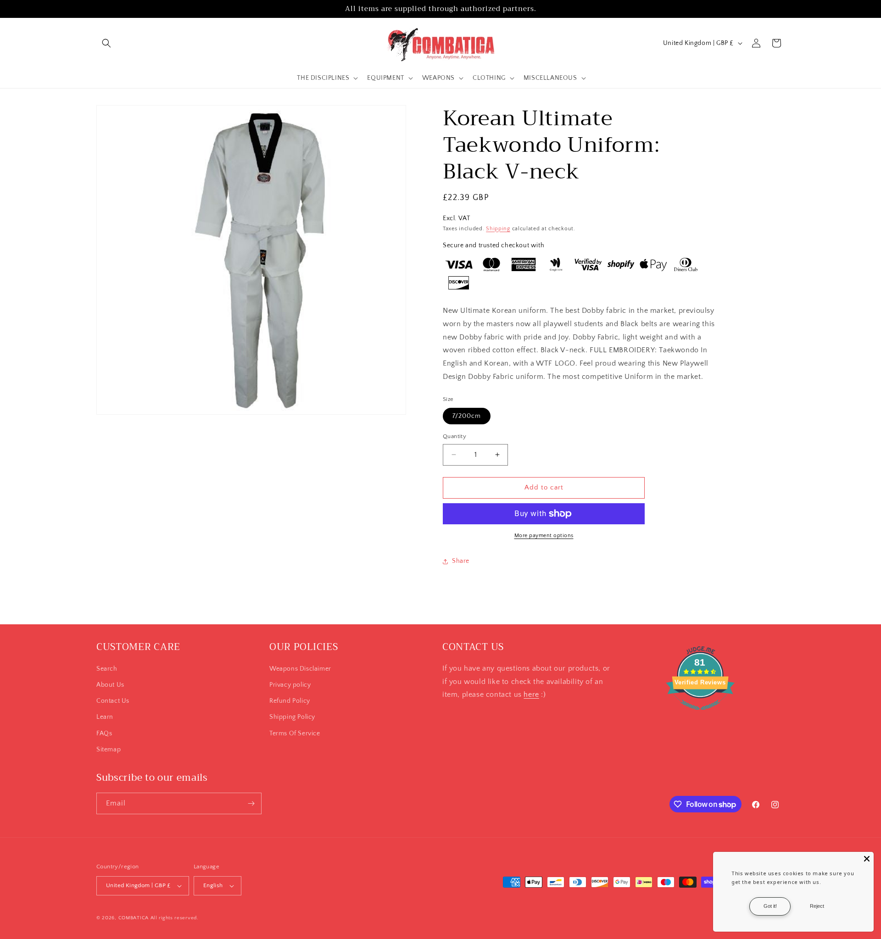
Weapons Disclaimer (300, 668)
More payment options (544, 536)
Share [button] (460, 561)
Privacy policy (290, 685)
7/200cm (466, 416)
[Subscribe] (251, 803)
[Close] (866, 858)
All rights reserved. (175, 918)
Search (106, 668)
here (531, 694)
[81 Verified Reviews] (700, 715)
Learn (104, 717)
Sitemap (108, 749)
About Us (110, 685)
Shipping (498, 229)
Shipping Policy (292, 717)
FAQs (104, 733)
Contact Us (112, 701)
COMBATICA (133, 918)
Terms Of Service (294, 733)
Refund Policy (289, 701)
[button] (106, 43)
